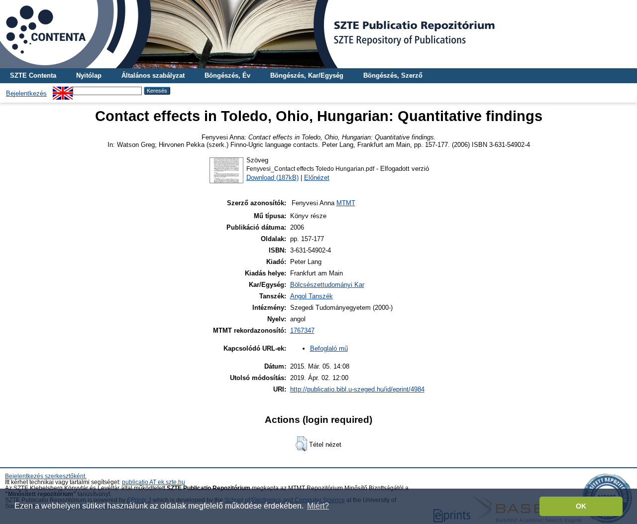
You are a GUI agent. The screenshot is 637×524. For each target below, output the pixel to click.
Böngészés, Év (227, 75)
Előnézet (316, 177)
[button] (301, 443)
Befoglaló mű (329, 348)
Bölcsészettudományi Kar (327, 284)
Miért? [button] (318, 506)
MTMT (345, 203)
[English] (63, 90)
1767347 (302, 330)
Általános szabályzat (153, 75)
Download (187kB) (272, 177)
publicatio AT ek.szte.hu (153, 482)
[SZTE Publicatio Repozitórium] (318, 34)
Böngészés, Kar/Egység (306, 75)
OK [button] (581, 506)
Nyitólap (89, 75)
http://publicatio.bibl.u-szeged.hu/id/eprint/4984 (357, 389)
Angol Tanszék (311, 296)
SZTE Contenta (33, 75)
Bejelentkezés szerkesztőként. (46, 476)
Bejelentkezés (26, 93)
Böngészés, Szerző (393, 75)
